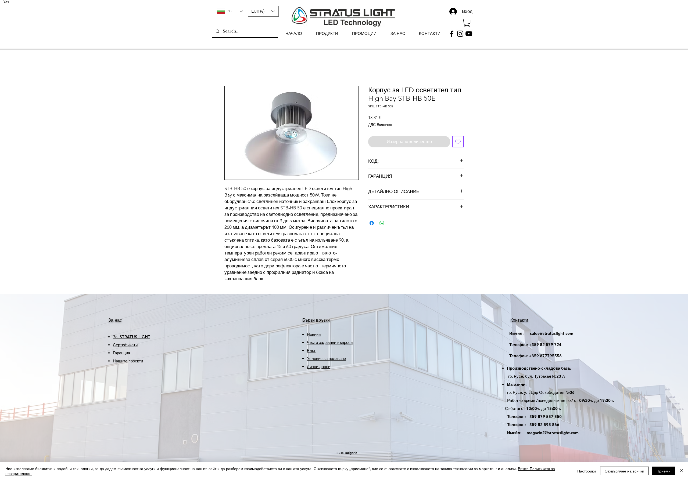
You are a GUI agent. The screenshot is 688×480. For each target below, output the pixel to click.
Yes (6, 2)
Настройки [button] (586, 471)
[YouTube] (469, 34)
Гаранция (121, 352)
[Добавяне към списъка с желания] (458, 141)
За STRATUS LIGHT (131, 336)
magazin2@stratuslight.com (539, 432)
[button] (263, 11)
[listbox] (263, 11)
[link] (467, 23)
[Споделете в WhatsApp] (382, 223)
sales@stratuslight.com (536, 333)
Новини (314, 334)
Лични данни (318, 366)
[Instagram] (460, 34)
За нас (115, 320)
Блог (311, 350)
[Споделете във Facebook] (371, 223)
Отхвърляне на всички (624, 471)
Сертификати (125, 344)
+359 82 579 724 (545, 344)
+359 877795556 (531, 355)
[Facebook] (451, 34)
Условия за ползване (326, 358)
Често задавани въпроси (330, 342)
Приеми (664, 471)
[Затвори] (681, 471)
